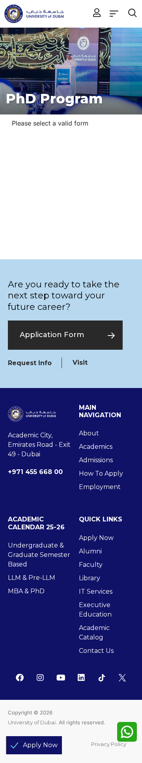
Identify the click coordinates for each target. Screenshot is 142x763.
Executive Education (95, 609)
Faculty (91, 564)
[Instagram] (40, 677)
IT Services (95, 591)
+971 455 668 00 (35, 472)
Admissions (96, 460)
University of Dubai (32, 722)
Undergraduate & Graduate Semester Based (39, 555)
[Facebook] (19, 677)
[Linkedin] (81, 677)
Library (89, 578)
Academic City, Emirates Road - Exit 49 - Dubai (39, 444)
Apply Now (96, 538)
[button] (113, 13)
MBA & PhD (26, 591)
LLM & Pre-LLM (31, 577)
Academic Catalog (94, 632)
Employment (100, 487)
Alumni (90, 551)
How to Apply (101, 473)
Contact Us (96, 650)
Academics (95, 446)
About (89, 433)
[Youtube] (60, 677)
